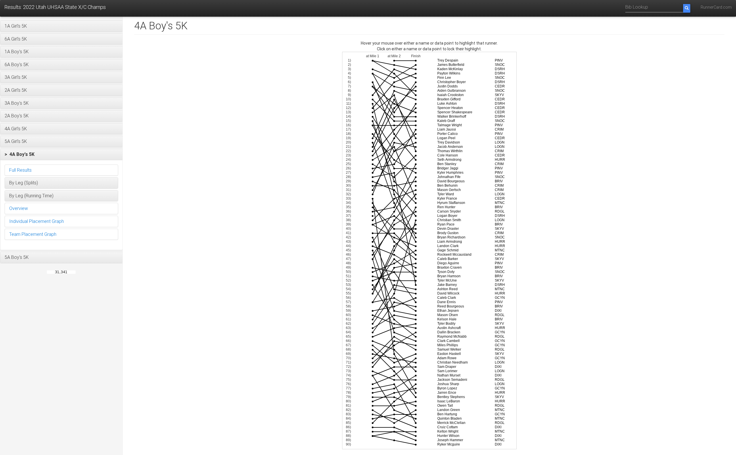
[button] (61, 26)
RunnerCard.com (716, 7)
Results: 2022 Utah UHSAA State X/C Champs (55, 7)
